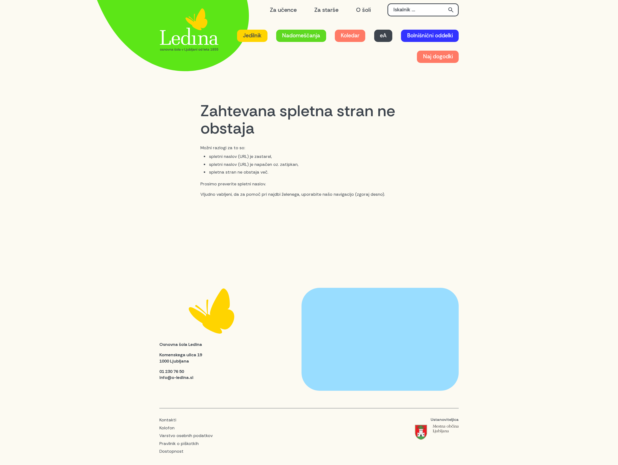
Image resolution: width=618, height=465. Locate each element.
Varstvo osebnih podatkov (186, 435)
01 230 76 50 (171, 371)
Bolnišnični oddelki (430, 35)
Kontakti (167, 420)
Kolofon (167, 428)
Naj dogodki (438, 56)
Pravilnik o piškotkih (179, 443)
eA (383, 35)
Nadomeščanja (301, 35)
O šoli (363, 9)
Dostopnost (171, 451)
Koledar (350, 35)
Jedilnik (252, 35)
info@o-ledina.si (176, 377)
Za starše (326, 9)
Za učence (283, 9)
